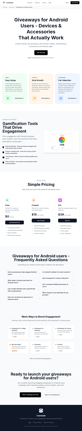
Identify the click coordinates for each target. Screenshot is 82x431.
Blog (50, 2)
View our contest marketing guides (40, 358)
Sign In (67, 2)
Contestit (5, 7)
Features (37, 2)
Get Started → (19, 98)
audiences (11, 7)
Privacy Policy (37, 422)
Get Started (75, 2)
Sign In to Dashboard (52, 395)
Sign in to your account (34, 57)
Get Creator (41, 220)
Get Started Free (14, 222)
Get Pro (67, 220)
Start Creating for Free (30, 394)
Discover (29, 2)
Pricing (44, 2)
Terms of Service (48, 422)
